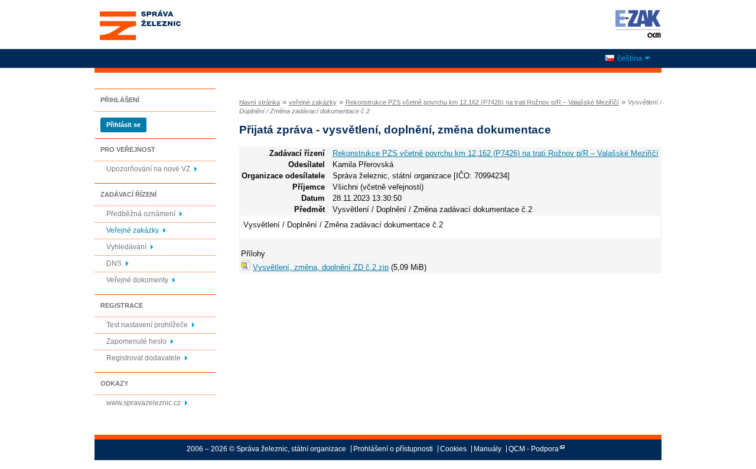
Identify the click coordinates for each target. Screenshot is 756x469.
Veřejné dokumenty (137, 280)
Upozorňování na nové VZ (148, 169)
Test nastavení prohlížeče (147, 325)
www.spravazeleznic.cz (143, 403)
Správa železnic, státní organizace (139, 13)
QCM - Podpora (534, 448)
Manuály (487, 448)
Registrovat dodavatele (143, 358)
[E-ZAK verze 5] (636, 23)
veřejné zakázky (313, 102)
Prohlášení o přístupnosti (393, 448)
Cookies (453, 448)
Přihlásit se (123, 124)
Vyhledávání (126, 247)
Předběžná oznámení (140, 214)
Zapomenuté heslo (136, 341)
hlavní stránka (259, 102)
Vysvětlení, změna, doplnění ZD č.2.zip (321, 267)
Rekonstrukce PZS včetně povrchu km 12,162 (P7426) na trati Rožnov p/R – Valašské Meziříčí (482, 102)
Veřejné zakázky (132, 230)
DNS (114, 263)
